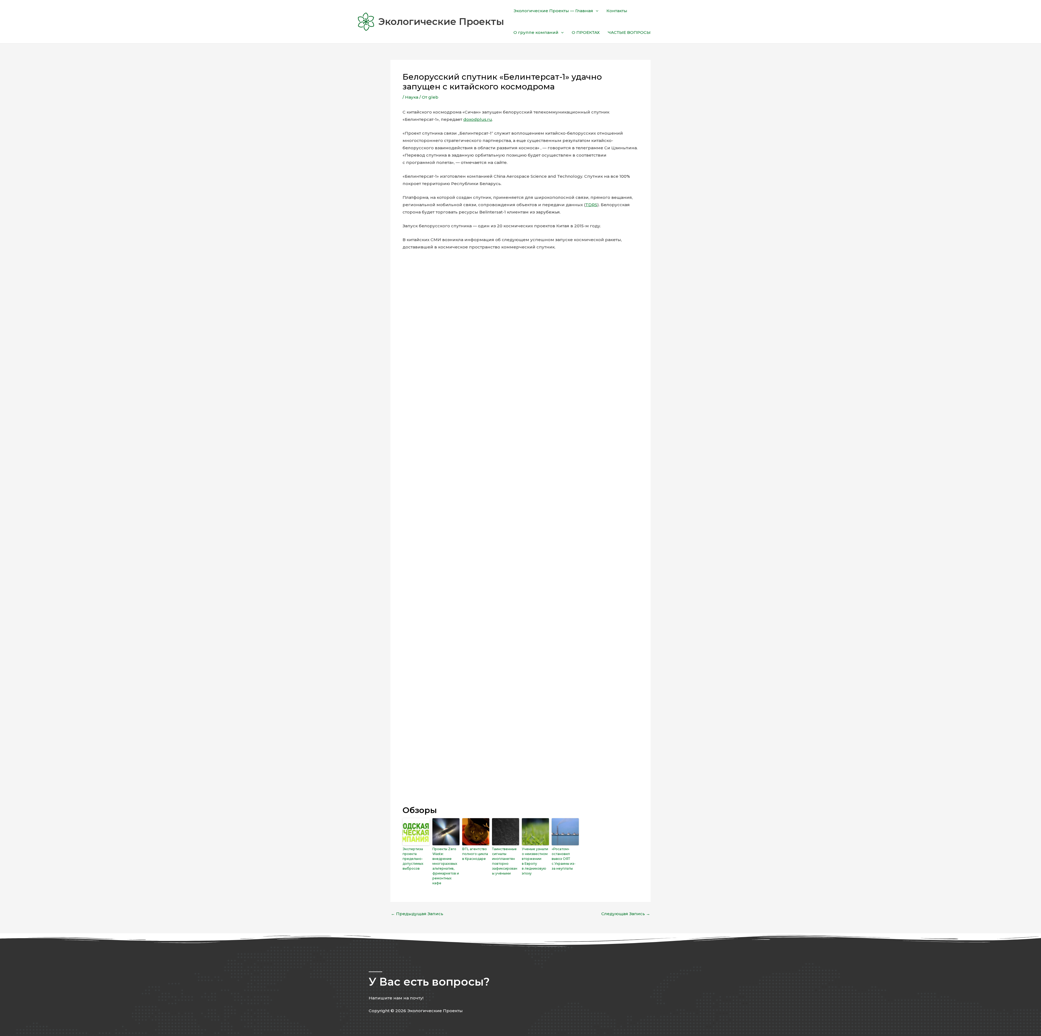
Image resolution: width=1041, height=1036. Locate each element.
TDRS (591, 204)
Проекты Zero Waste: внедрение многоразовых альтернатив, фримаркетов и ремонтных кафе (445, 866)
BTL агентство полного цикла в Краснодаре (475, 854)
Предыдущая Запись (417, 914)
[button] (595, 11)
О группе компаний (535, 32)
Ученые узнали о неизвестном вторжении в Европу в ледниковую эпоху (535, 861)
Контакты (616, 10)
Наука (411, 97)
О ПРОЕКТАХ (586, 32)
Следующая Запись (625, 914)
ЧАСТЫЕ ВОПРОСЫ (629, 32)
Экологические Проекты (441, 21)
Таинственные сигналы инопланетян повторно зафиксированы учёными (504, 861)
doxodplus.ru (477, 119)
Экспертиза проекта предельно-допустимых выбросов (413, 858)
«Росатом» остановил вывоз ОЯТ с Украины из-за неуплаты (564, 858)
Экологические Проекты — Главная (553, 10)
